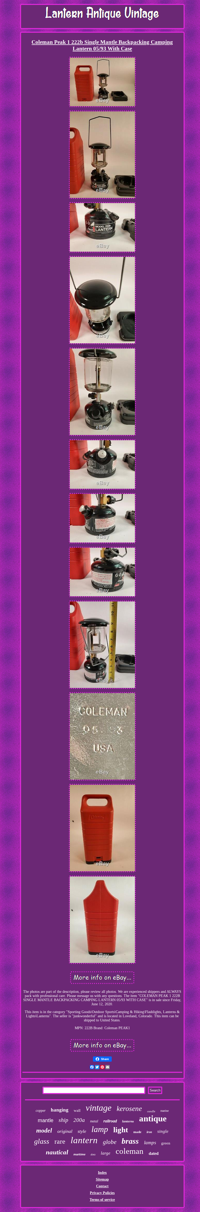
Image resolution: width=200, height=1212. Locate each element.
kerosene (129, 1109)
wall (77, 1110)
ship (63, 1120)
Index (102, 1173)
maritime (79, 1154)
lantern (84, 1140)
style (82, 1131)
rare (59, 1141)
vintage (98, 1108)
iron (149, 1132)
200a (79, 1120)
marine (164, 1111)
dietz (93, 1154)
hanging (59, 1110)
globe (109, 1142)
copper (41, 1111)
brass (130, 1141)
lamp (99, 1129)
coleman (129, 1151)
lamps (150, 1142)
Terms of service (102, 1200)
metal (94, 1121)
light (120, 1130)
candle (151, 1111)
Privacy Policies (102, 1193)
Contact (102, 1186)
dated (154, 1153)
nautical (57, 1152)
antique (153, 1118)
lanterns (128, 1121)
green (165, 1143)
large (105, 1153)
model (44, 1130)
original (64, 1131)
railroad (110, 1121)
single (162, 1131)
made (137, 1132)
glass (41, 1141)
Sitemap (102, 1179)
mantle (45, 1120)
